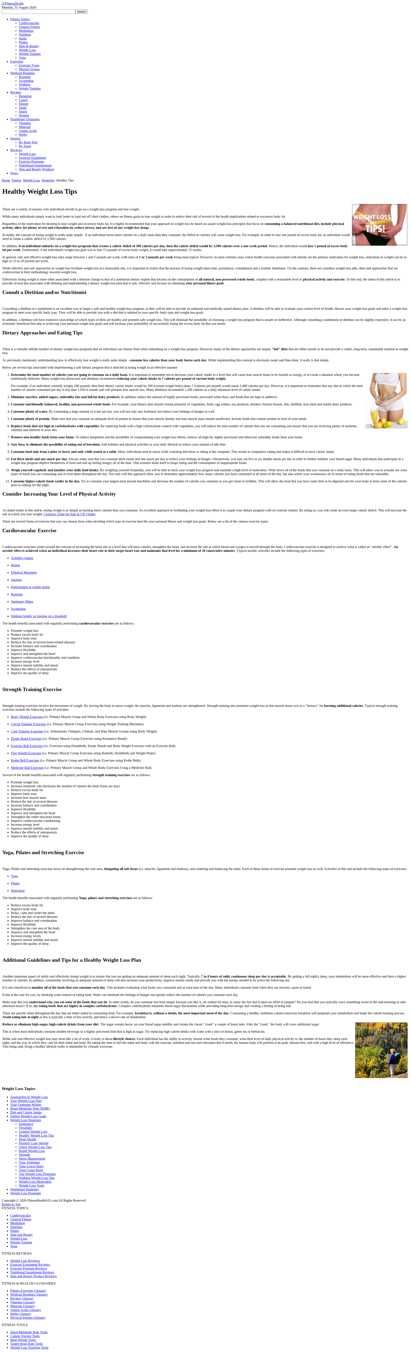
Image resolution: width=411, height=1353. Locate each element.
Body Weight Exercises (27, 717)
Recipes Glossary (22, 1298)
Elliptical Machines (24, 572)
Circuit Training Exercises (28, 724)
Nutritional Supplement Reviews (32, 1272)
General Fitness (20, 1219)
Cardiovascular (20, 1215)
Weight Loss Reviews (25, 1261)
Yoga (14, 876)
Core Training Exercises (27, 731)
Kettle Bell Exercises (25, 760)
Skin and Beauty (21, 1234)
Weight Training (21, 1242)
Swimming (18, 609)
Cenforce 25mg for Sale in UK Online (69, 514)
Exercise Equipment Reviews (30, 1264)
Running (17, 594)
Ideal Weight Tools (23, 1340)
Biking (15, 565)
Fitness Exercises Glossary (28, 1290)
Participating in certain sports (30, 587)
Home (6, 180)
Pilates (15, 883)
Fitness (16, 180)
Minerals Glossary (22, 1306)
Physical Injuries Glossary (27, 1317)
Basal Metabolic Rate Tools (29, 1332)
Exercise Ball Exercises (27, 746)
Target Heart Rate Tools (26, 1344)
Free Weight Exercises (26, 753)
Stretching (18, 890)
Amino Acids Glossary (25, 1310)
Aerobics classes (22, 558)
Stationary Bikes (22, 601)
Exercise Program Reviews (28, 1268)
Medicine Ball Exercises (27, 768)
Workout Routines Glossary (29, 1294)
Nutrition (16, 1227)
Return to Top (11, 1204)
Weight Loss (31, 180)
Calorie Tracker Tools (25, 1336)
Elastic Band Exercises (26, 738)
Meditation (17, 1223)
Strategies (48, 180)
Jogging (16, 580)
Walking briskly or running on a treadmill (39, 616)
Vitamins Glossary (22, 1302)
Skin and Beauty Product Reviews (33, 1276)
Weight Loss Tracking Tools (29, 1347)
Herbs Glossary (20, 1314)
